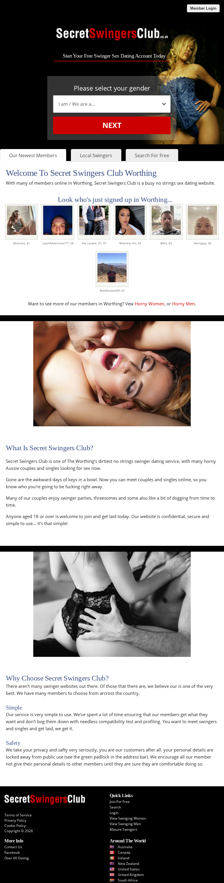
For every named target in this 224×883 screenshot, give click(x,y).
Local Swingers (96, 155)
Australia (125, 846)
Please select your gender (112, 88)
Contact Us (13, 846)
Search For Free (152, 155)
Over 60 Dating (16, 858)
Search (115, 807)
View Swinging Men (125, 823)
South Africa (128, 880)
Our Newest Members (33, 155)
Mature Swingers (123, 829)
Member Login (203, 8)
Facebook (12, 852)
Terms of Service (18, 815)
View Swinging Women (128, 818)
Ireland (123, 858)
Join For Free (120, 801)
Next (111, 125)
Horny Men (183, 304)
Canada (124, 852)
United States (129, 869)
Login (114, 812)
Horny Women (149, 304)
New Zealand (128, 863)
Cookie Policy (15, 825)
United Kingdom (131, 874)
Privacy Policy (15, 820)
